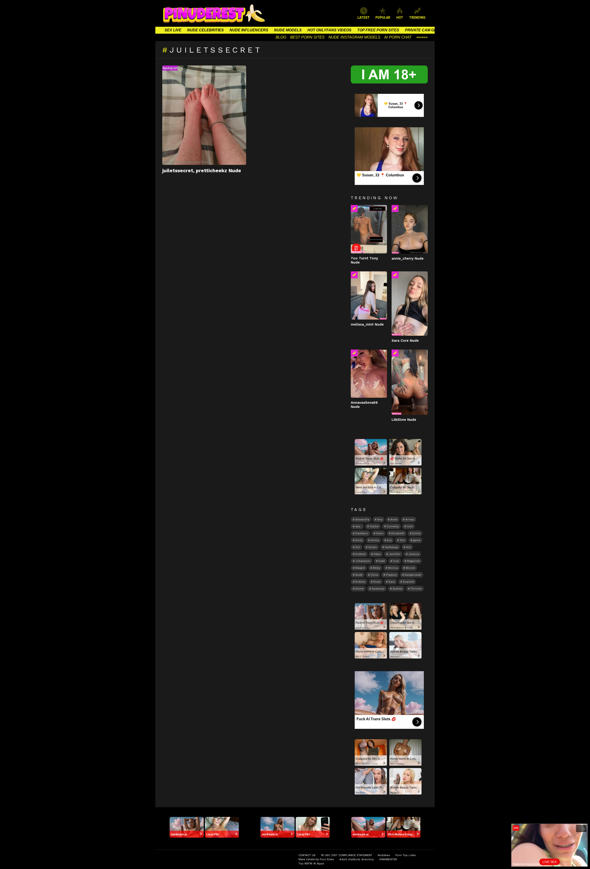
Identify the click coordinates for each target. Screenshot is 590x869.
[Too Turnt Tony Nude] (369, 229)
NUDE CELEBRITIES (205, 30)
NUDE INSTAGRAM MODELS (354, 37)
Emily (359, 540)
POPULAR (382, 17)
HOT (399, 17)
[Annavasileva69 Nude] (369, 374)
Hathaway (391, 547)
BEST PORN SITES (307, 37)
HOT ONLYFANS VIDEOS (329, 30)
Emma (375, 540)
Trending (354, 208)
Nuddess (384, 855)
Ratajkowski (413, 574)
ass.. (358, 526)
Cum (410, 526)
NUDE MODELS (288, 30)
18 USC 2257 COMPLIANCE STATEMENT (346, 855)
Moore (410, 567)
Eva (389, 540)
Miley (376, 567)
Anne (393, 519)
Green (372, 547)
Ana (379, 519)
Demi (379, 533)
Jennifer (394, 554)
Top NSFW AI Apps (311, 863)
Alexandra (362, 519)
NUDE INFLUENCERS (249, 30)
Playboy (391, 574)
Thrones (416, 588)
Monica (393, 567)
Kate (381, 561)
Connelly (393, 526)
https (377, 554)
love (396, 561)
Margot (360, 567)
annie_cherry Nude (408, 258)
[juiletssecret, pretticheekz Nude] (204, 115)
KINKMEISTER (388, 859)
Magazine (413, 561)
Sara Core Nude (405, 340)
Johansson (362, 561)
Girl (357, 547)
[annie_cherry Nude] (410, 229)
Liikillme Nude (404, 420)
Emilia (416, 533)
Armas (409, 519)
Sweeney (378, 588)
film (402, 540)
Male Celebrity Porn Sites (316, 859)
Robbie (360, 581)
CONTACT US (307, 855)
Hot (408, 547)
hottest (360, 554)
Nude (359, 574)
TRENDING (417, 17)
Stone (359, 588)
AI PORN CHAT (397, 37)
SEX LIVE (173, 30)
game (416, 540)
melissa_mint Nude (367, 324)
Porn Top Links (405, 855)
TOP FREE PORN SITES (378, 30)
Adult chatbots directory (356, 859)
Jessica (413, 554)
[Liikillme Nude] (410, 382)
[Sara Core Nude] (410, 303)
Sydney (397, 588)
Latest (363, 17)
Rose (377, 581)
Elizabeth (397, 533)
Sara (392, 581)
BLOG (281, 37)
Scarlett (408, 581)
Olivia (374, 574)
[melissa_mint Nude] (369, 295)
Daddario (361, 533)
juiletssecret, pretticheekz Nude (201, 170)
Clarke (374, 526)
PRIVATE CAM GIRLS (423, 30)
